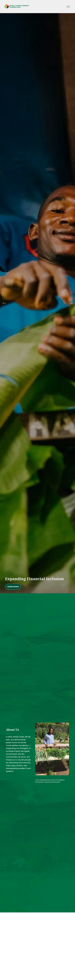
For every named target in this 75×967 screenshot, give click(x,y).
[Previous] (4, 303)
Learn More (25, 586)
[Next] (71, 303)
